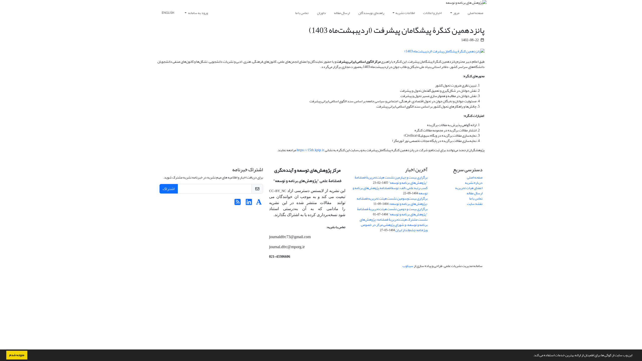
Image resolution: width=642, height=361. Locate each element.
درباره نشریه (474, 182)
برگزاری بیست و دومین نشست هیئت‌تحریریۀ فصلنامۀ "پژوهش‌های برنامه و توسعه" (392, 212)
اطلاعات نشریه (405, 13)
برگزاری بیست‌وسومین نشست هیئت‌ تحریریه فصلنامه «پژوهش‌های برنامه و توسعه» (392, 201)
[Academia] (259, 203)
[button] (531, 355)
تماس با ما (301, 13)
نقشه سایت (475, 203)
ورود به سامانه (198, 13)
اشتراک (169, 189)
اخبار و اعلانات (432, 13)
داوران (321, 13)
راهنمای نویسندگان (371, 13)
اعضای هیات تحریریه (469, 188)
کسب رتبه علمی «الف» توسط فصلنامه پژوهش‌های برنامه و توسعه (390, 191)
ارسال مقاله (342, 13)
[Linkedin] (249, 203)
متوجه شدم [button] (16, 355)
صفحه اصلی (475, 13)
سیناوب (408, 265)
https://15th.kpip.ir (310, 150)
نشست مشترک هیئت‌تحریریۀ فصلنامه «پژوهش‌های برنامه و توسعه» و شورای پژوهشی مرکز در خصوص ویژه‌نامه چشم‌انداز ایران (394, 224)
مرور (456, 13)
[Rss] (237, 203)
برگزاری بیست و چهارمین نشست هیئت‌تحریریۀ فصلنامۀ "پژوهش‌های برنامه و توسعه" (391, 180)
